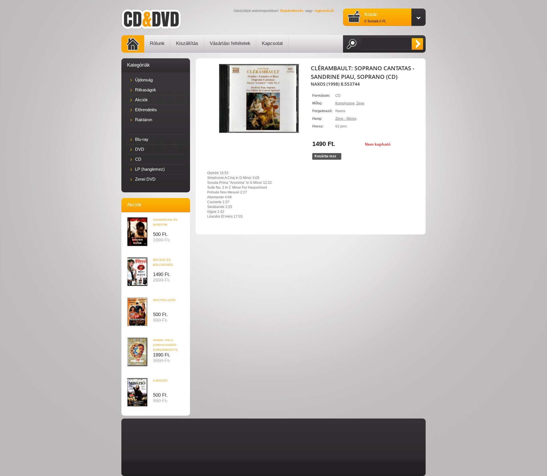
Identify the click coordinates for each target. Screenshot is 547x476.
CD (138, 159)
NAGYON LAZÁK (164, 300)
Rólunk (157, 43)
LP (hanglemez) (150, 169)
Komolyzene (345, 103)
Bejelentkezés (291, 11)
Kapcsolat (272, 43)
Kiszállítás (187, 43)
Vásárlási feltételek (230, 43)
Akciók (141, 99)
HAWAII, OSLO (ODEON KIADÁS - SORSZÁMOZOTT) (165, 345)
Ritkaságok (145, 89)
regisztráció (324, 11)
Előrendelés (146, 109)
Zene (360, 103)
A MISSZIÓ (160, 380)
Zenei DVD (145, 179)
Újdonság (144, 79)
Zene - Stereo (345, 119)
